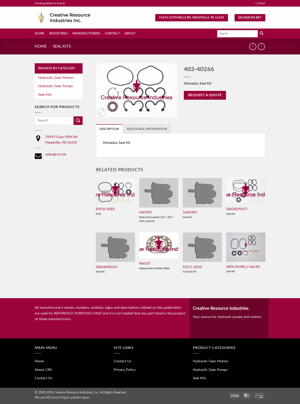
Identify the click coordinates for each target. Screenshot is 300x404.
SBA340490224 (106, 267)
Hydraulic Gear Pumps (55, 86)
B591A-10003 (105, 209)
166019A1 (190, 212)
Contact (260, 3)
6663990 (145, 212)
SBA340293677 (237, 209)
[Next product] (252, 46)
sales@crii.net (55, 154)
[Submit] (261, 34)
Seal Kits (62, 46)
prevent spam (80, 397)
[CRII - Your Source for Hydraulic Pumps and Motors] (71, 17)
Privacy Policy (125, 370)
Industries (58, 33)
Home (39, 33)
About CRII (43, 370)
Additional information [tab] (147, 129)
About (130, 33)
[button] (101, 112)
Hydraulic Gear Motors (56, 77)
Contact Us (43, 378)
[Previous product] (261, 46)
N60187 (144, 263)
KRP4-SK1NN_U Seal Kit (243, 267)
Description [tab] (109, 129)
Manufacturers (86, 33)
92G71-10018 (192, 267)
